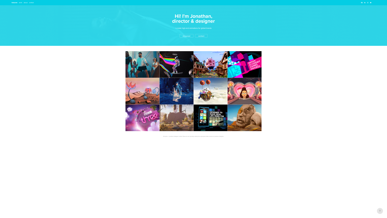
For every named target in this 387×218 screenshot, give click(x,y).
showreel (186, 36)
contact (31, 3)
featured (14, 3)
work (20, 3)
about (26, 3)
